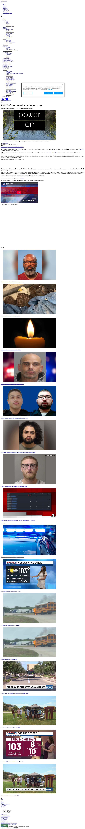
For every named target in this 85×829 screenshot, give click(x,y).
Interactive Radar (9, 29)
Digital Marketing (4, 821)
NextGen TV (6, 68)
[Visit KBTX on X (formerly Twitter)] (3, 99)
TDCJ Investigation (10, 26)
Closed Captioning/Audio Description (8, 824)
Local (7, 21)
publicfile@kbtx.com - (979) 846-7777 (9, 823)
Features (5, 70)
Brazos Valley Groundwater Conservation (14, 73)
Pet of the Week (9, 85)
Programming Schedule (8, 60)
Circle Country (6, 62)
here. (22, 177)
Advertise (5, 11)
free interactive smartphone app (53, 152)
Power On (81, 149)
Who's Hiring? (9, 95)
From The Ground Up (10, 79)
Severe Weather (9, 33)
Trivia (7, 48)
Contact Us (8, 54)
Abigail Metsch (5, 143)
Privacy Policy (4, 819)
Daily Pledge (8, 74)
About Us (5, 52)
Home (4, 18)
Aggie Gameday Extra (10, 42)
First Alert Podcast (10, 32)
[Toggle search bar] (1, 15)
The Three (5, 8)
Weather (5, 5)
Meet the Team (9, 53)
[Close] (1, 16)
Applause (8, 47)
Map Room (8, 30)
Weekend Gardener (10, 93)
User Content (3, 805)
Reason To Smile (9, 87)
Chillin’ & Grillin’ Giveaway (12, 49)
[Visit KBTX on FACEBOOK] (1, 99)
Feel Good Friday (9, 76)
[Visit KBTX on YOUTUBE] (7, 99)
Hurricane (8, 34)
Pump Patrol (8, 86)
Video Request (6, 58)
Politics (7, 24)
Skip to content (4, 1)
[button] (7, 52)
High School (8, 40)
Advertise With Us (7, 59)
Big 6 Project (6, 10)
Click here (3, 826)
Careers (7, 57)
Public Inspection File (5, 816)
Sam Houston (9, 43)
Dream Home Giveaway (11, 91)
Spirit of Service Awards (11, 83)
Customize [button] (4, 825)
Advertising (3, 820)
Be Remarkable (9, 71)
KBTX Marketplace (7, 13)
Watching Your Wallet (7, 66)
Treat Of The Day (9, 92)
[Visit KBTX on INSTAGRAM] (5, 99)
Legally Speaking (9, 84)
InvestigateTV (6, 65)
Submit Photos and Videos (8, 61)
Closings (7, 38)
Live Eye (8, 35)
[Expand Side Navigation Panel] (1, 2)
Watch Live (5, 9)
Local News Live (6, 64)
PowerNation (6, 67)
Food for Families (9, 77)
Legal (7, 55)
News (4, 4)
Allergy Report (9, 36)
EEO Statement (4, 814)
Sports (4, 7)
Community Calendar (7, 51)
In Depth (8, 82)
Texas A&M (8, 41)
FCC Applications (4, 817)
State (7, 22)
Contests (5, 46)
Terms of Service (4, 818)
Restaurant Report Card (11, 89)
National (7, 23)
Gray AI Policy (6, 96)
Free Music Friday (10, 78)
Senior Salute (8, 90)
